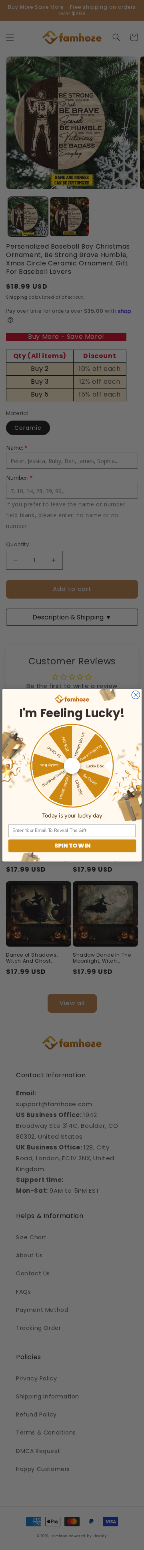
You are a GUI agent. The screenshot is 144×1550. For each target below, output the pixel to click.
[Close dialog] (136, 695)
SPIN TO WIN (72, 846)
